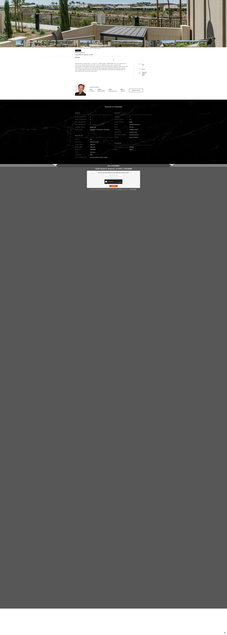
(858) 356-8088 (101, 91)
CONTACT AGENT (136, 90)
